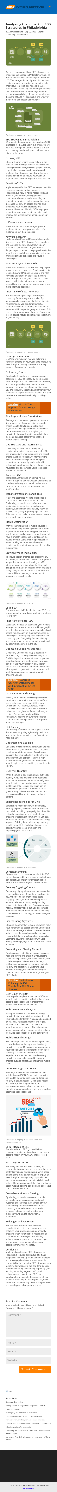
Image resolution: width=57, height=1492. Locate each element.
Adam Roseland (15, 32)
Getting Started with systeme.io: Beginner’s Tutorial (25, 1405)
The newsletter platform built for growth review (24, 1416)
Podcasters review (13, 1409)
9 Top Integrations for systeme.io (18, 1427)
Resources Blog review (14, 1402)
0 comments (22, 34)
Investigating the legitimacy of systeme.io (21, 1413)
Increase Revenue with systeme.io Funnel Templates (25, 1420)
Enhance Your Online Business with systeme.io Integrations (28, 1423)
